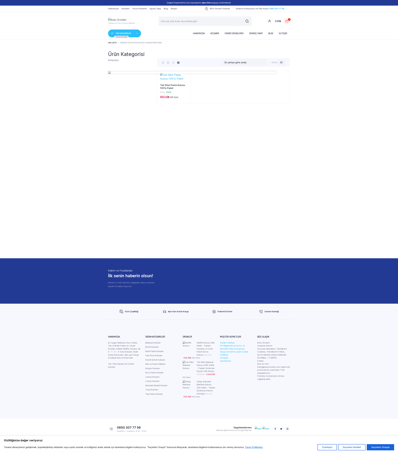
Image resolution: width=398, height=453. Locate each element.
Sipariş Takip (155, 8)
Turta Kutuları (151, 389)
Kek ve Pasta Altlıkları (155, 364)
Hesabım (125, 8)
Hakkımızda (113, 8)
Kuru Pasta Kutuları (154, 372)
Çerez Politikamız (254, 447)
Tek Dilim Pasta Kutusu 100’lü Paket (172, 87)
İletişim (174, 8)
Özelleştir (327, 447)
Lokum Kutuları (152, 381)
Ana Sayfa (112, 42)
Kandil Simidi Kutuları (155, 360)
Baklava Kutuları (153, 342)
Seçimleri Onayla (380, 447)
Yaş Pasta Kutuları (154, 394)
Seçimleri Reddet (352, 447)
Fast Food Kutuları (153, 355)
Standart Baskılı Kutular (156, 385)
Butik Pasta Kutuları (154, 351)
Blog (166, 8)
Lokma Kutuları (152, 377)
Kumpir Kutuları (152, 368)
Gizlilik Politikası (227, 342)
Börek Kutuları (152, 347)
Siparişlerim (225, 361)
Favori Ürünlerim (139, 8)
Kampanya (113, 60)
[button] (186, 82)
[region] (199, 444)
